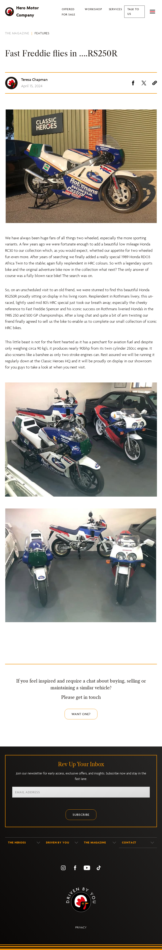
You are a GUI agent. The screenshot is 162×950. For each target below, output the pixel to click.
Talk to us (133, 11)
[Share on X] (144, 83)
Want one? (81, 714)
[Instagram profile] (63, 867)
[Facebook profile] (75, 867)
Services (115, 9)
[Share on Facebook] (133, 83)
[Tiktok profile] (98, 867)
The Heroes (17, 842)
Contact (129, 842)
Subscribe (81, 815)
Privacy (80, 927)
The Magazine (17, 33)
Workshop (93, 9)
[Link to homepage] (81, 899)
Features (42, 33)
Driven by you (57, 842)
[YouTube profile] (87, 867)
